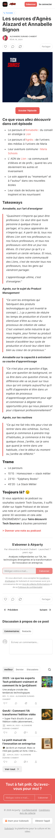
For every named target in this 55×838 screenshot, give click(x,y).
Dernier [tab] (20, 669)
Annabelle (31, 130)
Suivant (43, 609)
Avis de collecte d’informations (36, 584)
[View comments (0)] (13, 46)
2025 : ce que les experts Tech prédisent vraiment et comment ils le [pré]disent (19, 682)
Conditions (44, 810)
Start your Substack (18, 820)
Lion (28, 134)
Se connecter (45, 4)
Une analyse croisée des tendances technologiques (16, 691)
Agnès (29, 139)
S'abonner (31, 4)
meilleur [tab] (8, 669)
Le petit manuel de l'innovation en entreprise (18, 741)
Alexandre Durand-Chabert (23, 36)
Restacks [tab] (26, 631)
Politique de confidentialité (30, 587)
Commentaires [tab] (11, 631)
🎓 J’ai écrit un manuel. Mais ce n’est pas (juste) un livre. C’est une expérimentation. (20, 749)
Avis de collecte (27, 813)
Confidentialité (29, 810)
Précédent (13, 609)
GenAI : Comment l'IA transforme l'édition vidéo (19, 712)
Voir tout (10, 769)
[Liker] (5, 46)
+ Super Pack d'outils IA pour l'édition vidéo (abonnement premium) (17, 720)
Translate (9, 13)
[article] (27, 690)
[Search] (49, 669)
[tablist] (17, 631)
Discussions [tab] (32, 669)
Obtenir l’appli (42, 820)
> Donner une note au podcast (21, 530)
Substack (9, 828)
